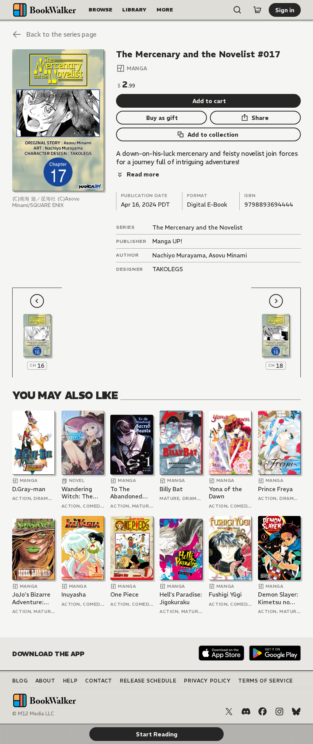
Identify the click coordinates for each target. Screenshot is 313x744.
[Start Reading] (58, 120)
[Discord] (245, 711)
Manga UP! (167, 241)
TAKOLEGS (167, 269)
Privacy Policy (207, 680)
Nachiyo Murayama (179, 255)
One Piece (124, 594)
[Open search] (237, 10)
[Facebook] (262, 711)
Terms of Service (265, 680)
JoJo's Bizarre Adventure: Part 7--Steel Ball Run (31, 598)
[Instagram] (279, 711)
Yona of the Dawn (225, 492)
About (45, 680)
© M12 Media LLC (33, 713)
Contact (98, 680)
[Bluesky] (296, 711)
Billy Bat (171, 489)
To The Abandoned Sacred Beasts (130, 492)
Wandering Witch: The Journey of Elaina (77, 492)
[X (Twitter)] (229, 711)
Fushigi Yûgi (225, 594)
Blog (20, 680)
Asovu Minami (228, 255)
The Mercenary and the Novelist (197, 227)
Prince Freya (275, 489)
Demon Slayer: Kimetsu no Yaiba (278, 598)
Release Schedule (148, 680)
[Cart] (257, 10)
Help (70, 680)
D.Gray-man (28, 489)
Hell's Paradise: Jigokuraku (181, 598)
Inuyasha (73, 594)
